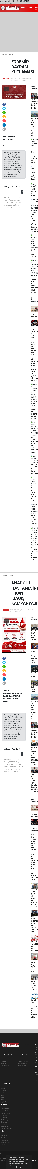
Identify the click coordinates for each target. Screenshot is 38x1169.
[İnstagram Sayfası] (9, 1054)
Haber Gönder (22, 1066)
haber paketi (4, 1162)
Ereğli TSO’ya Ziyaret (33, 177)
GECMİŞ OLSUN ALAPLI (33, 193)
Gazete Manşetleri (6, 1129)
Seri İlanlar (4, 1124)
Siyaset (3, 1102)
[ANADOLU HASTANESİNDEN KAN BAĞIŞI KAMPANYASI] (14, 634)
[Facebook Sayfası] (2, 1054)
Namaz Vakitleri (6, 1113)
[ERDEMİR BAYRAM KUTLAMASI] (14, 92)
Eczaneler (4, 1115)
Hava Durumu (5, 1109)
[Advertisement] (19, 32)
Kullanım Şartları (23, 1061)
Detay (19, 1167)
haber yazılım (4, 1164)
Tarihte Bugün (5, 1120)
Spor (2, 1099)
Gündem (24, 7)
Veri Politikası (5, 1066)
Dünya (11, 54)
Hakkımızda (4, 1061)
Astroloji (3, 1144)
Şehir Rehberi (5, 1126)
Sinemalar (4, 1122)
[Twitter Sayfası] (5, 1054)
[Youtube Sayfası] (12, 1054)
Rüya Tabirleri (5, 1142)
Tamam (26, 1167)
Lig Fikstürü (4, 1117)
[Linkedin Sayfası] (16, 1054)
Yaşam (3, 1095)
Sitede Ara (4, 1135)
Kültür (3, 1097)
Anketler (3, 1138)
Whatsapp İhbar (23, 1063)
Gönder (22, 191)
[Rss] (19, 1054)
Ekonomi (3, 1090)
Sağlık (3, 1093)
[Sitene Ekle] (27, 1054)
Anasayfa (4, 54)
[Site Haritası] (23, 1054)
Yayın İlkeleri (5, 1063)
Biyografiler (4, 1140)
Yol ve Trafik (5, 1111)
